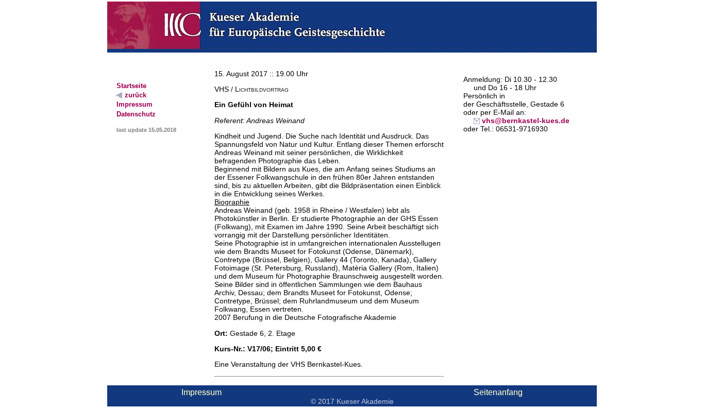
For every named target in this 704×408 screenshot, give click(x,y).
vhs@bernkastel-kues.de (521, 120)
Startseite (131, 86)
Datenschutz (136, 114)
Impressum (201, 392)
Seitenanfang (498, 392)
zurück (131, 95)
